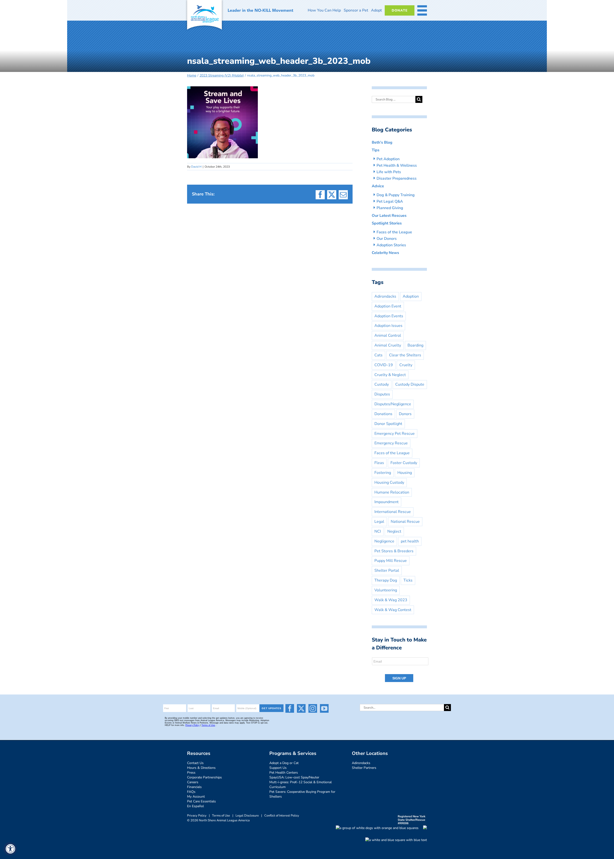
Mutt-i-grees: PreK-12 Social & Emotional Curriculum (300, 784)
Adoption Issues (388, 325)
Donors (405, 414)
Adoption (411, 296)
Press (191, 772)
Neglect (394, 531)
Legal (379, 521)
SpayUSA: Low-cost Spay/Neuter (294, 777)
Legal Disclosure (247, 815)
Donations (383, 414)
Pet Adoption (388, 159)
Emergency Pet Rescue (394, 433)
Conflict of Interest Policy (281, 815)
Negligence (384, 541)
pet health (410, 541)
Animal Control (387, 335)
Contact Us (195, 763)
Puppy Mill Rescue (390, 560)
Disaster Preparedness (397, 178)
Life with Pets (389, 172)
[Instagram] (312, 708)
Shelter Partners (364, 767)
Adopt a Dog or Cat (284, 763)
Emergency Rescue (391, 443)
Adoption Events (388, 316)
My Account (196, 796)
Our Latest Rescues (389, 215)
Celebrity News (385, 252)
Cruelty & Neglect (390, 374)
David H (196, 167)
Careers (192, 782)
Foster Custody (403, 462)
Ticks (408, 580)
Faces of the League (394, 232)
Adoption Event (387, 306)
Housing (404, 472)
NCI (377, 531)
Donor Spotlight (388, 423)
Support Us (278, 767)
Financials (194, 787)
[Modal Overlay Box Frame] (400, 670)
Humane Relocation (391, 492)
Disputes (382, 394)
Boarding (415, 345)
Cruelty (405, 365)
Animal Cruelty (387, 345)
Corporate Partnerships (204, 777)
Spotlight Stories (387, 223)
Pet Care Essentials (201, 801)
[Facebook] (289, 708)
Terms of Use (221, 815)
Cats (378, 355)
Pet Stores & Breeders (393, 551)
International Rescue (392, 511)
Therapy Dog (385, 580)
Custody (381, 384)
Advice (378, 186)
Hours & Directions (201, 767)
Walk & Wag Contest (392, 609)
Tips (375, 150)
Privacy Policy (197, 815)
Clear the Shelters (405, 355)
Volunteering (385, 590)
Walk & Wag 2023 (390, 600)
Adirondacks (385, 296)
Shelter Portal (386, 570)
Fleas (379, 462)
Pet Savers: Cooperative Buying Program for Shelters (302, 794)
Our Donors (387, 238)
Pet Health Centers (283, 772)
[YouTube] (324, 708)
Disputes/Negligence (392, 404)
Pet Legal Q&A (390, 201)
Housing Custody (389, 482)
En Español (195, 806)
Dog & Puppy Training (396, 195)
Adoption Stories (391, 245)
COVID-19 (383, 365)
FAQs (191, 791)
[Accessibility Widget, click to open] (10, 848)
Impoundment (386, 502)
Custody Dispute (409, 384)
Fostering (382, 472)
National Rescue (405, 521)
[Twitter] (301, 708)
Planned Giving (390, 208)
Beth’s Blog (382, 142)
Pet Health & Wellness (397, 165)
